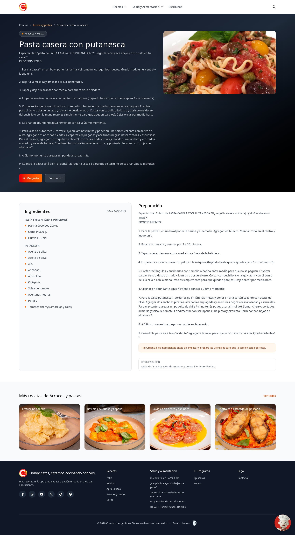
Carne (110, 499)
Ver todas (269, 396)
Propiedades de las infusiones (167, 501)
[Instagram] (32, 494)
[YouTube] (41, 494)
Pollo (109, 478)
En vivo (198, 483)
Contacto (243, 478)
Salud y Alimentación (145, 7)
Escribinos (175, 7)
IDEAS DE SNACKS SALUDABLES (168, 507)
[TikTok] (60, 494)
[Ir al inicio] (23, 7)
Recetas (118, 7)
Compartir (55, 178)
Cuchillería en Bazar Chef (164, 478)
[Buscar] (274, 7)
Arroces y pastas (116, 494)
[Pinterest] (70, 494)
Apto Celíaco (114, 488)
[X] (51, 494)
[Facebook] (22, 494)
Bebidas (111, 483)
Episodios (199, 478)
